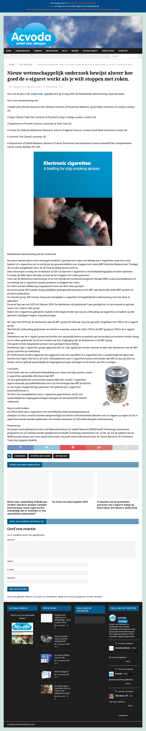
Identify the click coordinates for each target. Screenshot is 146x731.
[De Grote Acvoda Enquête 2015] (73, 484)
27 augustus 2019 (18, 86)
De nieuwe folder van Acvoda (62, 656)
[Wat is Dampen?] (46, 674)
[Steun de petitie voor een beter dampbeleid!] (46, 639)
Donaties (123, 50)
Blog (64, 50)
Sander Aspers (36, 86)
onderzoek (20, 456)
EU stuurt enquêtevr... (118, 657)
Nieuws (75, 50)
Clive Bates (120, 695)
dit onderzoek (35, 94)
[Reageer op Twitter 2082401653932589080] (110, 662)
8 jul (125, 673)
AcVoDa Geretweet (125, 643)
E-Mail (10, 569)
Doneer (50, 6)
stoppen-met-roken (40, 456)
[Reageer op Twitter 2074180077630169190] (110, 706)
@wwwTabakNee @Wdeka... (121, 679)
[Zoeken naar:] (124, 56)
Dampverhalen (23, 50)
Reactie (10, 539)
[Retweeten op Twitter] (116, 643)
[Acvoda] (73, 46)
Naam (10, 561)
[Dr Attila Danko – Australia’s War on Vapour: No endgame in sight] (46, 689)
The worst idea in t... (117, 701)
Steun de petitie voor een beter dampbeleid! (61, 638)
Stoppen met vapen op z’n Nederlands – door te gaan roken (62, 619)
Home (8, 50)
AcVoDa (118, 673)
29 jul (134, 648)
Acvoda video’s (90, 50)
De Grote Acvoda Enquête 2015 (70, 501)
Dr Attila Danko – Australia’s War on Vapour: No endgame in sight (62, 690)
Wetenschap (52, 50)
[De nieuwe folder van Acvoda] (46, 658)
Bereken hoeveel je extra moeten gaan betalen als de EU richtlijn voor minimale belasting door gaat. (73, 9)
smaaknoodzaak (122, 648)
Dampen (37, 50)
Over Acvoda (108, 50)
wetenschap (61, 456)
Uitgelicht (50, 608)
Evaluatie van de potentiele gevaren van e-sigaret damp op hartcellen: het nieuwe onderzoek (117, 504)
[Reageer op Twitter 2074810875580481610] (110, 684)
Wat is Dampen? (61, 671)
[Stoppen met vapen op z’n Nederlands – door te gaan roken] (46, 618)
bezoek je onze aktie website (81, 3)
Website (11, 577)
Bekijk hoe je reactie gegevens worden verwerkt (80, 596)
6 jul (131, 695)
